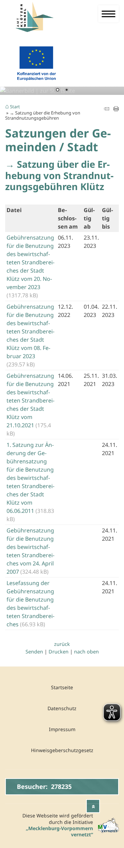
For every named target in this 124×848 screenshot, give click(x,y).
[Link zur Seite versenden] (106, 109)
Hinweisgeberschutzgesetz (62, 750)
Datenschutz (62, 708)
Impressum (62, 729)
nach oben (86, 651)
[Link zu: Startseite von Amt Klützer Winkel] (38, 17)
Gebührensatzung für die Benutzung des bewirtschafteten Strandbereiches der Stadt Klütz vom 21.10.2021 (30, 400)
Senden (34, 651)
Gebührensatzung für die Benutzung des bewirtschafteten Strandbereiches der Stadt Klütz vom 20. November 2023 (30, 262)
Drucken (59, 651)
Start (15, 107)
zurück (62, 644)
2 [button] (66, 90)
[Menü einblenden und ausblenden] (108, 13)
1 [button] (57, 90)
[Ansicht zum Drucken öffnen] (116, 109)
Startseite (62, 687)
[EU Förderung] (36, 82)
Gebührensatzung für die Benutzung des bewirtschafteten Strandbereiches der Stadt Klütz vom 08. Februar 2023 (30, 331)
